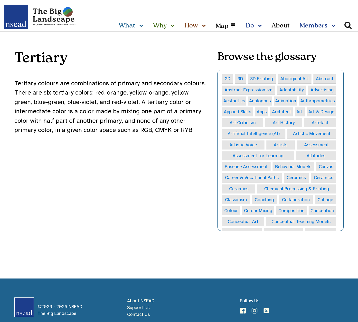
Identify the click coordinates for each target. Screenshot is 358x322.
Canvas (326, 166)
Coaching (264, 199)
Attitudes (316, 155)
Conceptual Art (243, 221)
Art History (284, 122)
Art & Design (321, 111)
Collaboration (296, 199)
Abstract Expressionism (249, 90)
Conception (322, 210)
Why (160, 26)
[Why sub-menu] (174, 26)
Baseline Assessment (246, 166)
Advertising (322, 90)
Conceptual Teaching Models (301, 221)
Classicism (236, 199)
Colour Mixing (258, 210)
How (191, 26)
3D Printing (261, 78)
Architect (281, 111)
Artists (280, 145)
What (127, 26)
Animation (285, 101)
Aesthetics (234, 101)
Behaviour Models (293, 166)
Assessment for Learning (258, 155)
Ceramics (296, 177)
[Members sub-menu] (334, 26)
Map (222, 26)
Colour (231, 210)
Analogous (260, 101)
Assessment (316, 145)
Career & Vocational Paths (252, 177)
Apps (262, 111)
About (281, 26)
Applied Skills (237, 111)
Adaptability (291, 90)
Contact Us (138, 314)
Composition (291, 210)
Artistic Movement (311, 133)
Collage (325, 199)
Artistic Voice (243, 145)
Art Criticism (243, 122)
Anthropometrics (317, 101)
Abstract (324, 78)
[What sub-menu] (142, 26)
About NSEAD (140, 301)
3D (240, 78)
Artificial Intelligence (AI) (254, 133)
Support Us (138, 307)
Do (250, 26)
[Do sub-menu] (261, 26)
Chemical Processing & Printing (296, 188)
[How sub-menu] (205, 26)
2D (227, 78)
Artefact (320, 122)
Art (299, 111)
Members (314, 26)
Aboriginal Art (294, 78)
